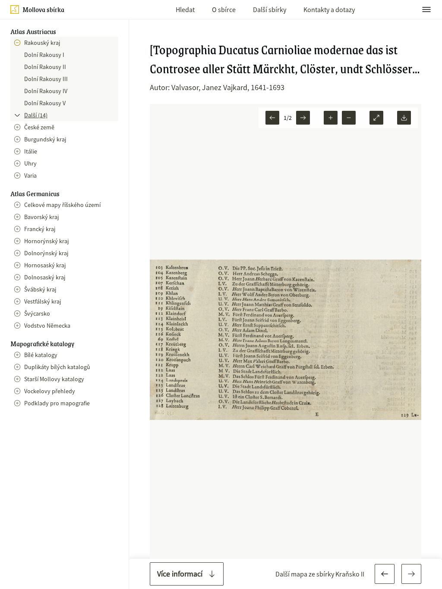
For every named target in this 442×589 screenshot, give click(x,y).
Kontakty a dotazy (329, 9)
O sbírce (224, 9)
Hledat (185, 9)
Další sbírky (269, 9)
